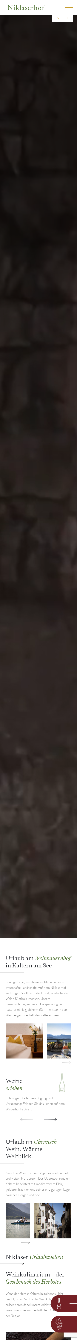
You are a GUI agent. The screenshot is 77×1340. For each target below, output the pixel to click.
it (68, 18)
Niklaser (34, 1256)
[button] (19, 1119)
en (57, 18)
